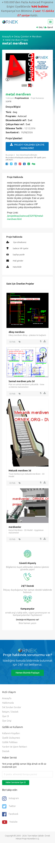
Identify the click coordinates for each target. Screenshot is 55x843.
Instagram (14, 798)
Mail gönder (18, 261)
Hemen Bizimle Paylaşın (27, 672)
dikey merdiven (17, 332)
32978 (8, 101)
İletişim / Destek (10, 711)
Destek (5, 751)
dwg (15, 112)
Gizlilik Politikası (9, 742)
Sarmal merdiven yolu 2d (22, 381)
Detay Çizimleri (21, 36)
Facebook (13, 814)
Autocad (22, 116)
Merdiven (36, 36)
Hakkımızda (8, 702)
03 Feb (12, 342)
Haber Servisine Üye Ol (16, 782)
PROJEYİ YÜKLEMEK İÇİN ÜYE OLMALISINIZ (29, 146)
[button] (9, 68)
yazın (33, 623)
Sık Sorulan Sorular (11, 707)
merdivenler (15, 527)
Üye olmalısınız (19, 242)
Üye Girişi (6, 720)
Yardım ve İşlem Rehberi (14, 746)
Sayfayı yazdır (19, 254)
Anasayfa (6, 36)
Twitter (12, 806)
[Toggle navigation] (50, 21)
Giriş (40, 27)
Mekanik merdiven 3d (20, 470)
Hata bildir (17, 267)
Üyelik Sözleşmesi (11, 737)
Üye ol (50, 27)
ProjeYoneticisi (22, 98)
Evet (30, 120)
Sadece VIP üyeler (20, 248)
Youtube (13, 821)
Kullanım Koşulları (11, 733)
